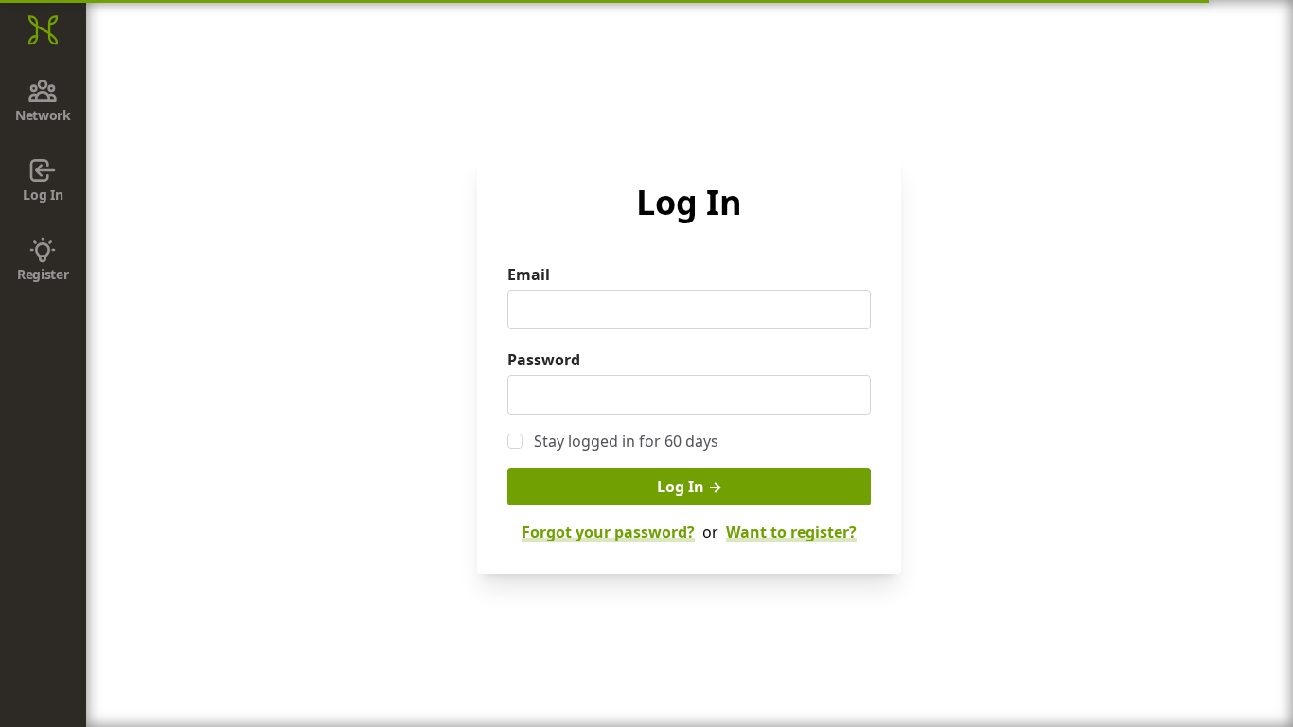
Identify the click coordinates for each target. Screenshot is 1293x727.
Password (543, 359)
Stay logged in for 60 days (626, 441)
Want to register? (791, 532)
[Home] (43, 30)
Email (528, 274)
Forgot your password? (608, 532)
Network (43, 115)
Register (42, 274)
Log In (42, 195)
